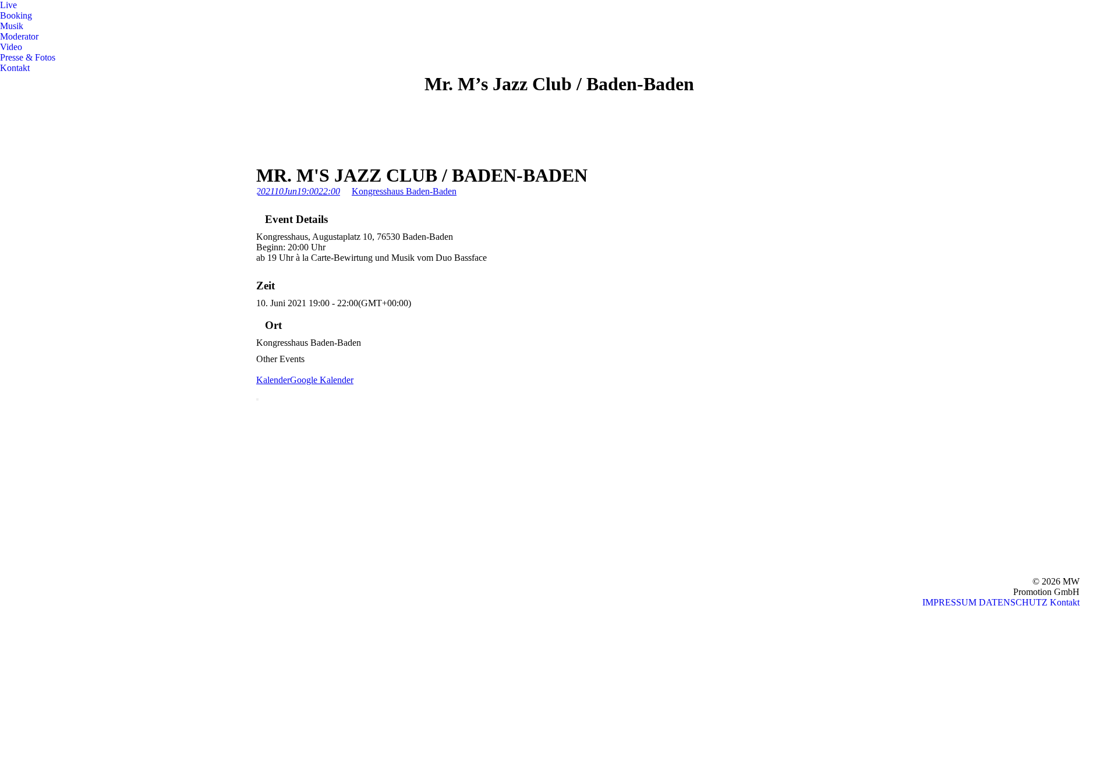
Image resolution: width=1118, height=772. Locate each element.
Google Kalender (321, 380)
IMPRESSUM (949, 602)
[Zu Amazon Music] (9, 740)
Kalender (273, 380)
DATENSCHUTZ (1013, 602)
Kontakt (1065, 602)
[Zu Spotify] (9, 624)
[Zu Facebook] (9, 670)
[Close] (257, 399)
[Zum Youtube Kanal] (9, 647)
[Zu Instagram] (9, 694)
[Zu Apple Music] (9, 717)
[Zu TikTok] (9, 764)
